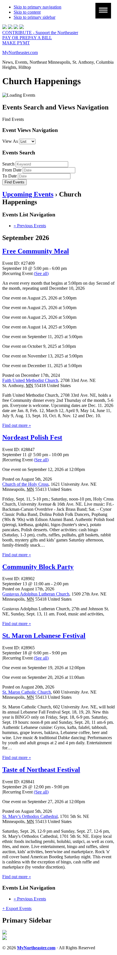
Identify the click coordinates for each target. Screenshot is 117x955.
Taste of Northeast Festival (41, 769)
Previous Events (30, 225)
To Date (9, 175)
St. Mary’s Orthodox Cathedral (30, 816)
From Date (12, 170)
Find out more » (16, 425)
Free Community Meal (35, 251)
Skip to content (27, 12)
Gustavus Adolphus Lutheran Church (35, 594)
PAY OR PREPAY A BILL (27, 37)
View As (10, 141)
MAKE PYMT (16, 42)
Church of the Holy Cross (25, 484)
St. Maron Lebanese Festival (43, 635)
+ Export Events (17, 908)
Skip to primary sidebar (34, 17)
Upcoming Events (27, 194)
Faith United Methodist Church (30, 380)
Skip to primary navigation (37, 7)
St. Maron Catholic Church (26, 692)
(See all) (41, 273)
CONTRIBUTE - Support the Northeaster (40, 32)
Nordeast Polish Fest (32, 437)
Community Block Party (38, 566)
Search (8, 164)
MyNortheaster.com (20, 52)
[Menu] (103, 10)
